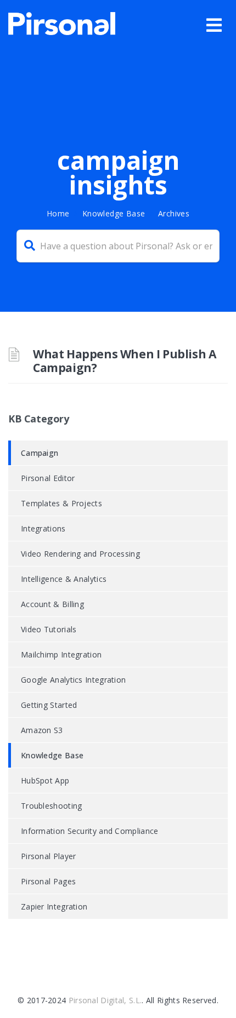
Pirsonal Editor (48, 478)
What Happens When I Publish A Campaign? (124, 360)
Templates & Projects (61, 503)
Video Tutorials (49, 629)
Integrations (43, 528)
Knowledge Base (113, 213)
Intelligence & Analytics (63, 579)
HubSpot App (45, 780)
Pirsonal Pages (48, 881)
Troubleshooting (51, 805)
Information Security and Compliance (90, 831)
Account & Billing (52, 604)
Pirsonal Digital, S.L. (105, 1000)
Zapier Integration (54, 906)
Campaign (39, 453)
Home (58, 213)
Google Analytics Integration (73, 679)
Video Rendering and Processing (80, 553)
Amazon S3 (42, 730)
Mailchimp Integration (61, 654)
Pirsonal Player (48, 856)
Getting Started (49, 705)
